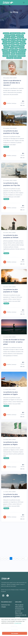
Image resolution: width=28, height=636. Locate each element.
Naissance (23, 43)
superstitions (13, 56)
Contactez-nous (5, 605)
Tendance (22, 41)
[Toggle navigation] (24, 2)
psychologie (10, 58)
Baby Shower (20, 37)
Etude (17, 43)
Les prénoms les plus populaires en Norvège (11, 132)
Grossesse (6, 33)
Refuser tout (14, 626)
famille (12, 54)
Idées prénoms (19, 607)
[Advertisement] (14, 539)
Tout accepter (14, 633)
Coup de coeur (11, 39)
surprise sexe (22, 51)
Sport (11, 47)
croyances (5, 56)
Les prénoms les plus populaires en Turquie (10, 290)
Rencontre (7, 37)
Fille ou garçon (19, 605)
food (16, 47)
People (24, 39)
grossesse (21, 47)
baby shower (23, 49)
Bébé (23, 33)
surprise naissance (13, 49)
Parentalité (6, 45)
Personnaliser (14, 630)
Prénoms (5, 43)
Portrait (13, 37)
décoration (14, 51)
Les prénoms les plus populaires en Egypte (10, 393)
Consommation (20, 45)
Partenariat (11, 43)
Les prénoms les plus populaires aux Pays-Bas (11, 184)
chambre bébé (6, 51)
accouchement (21, 56)
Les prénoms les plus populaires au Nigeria (10, 443)
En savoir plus (17, 623)
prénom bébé (6, 54)
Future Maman (20, 35)
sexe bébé (4, 49)
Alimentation (18, 58)
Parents (13, 45)
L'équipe (3, 607)
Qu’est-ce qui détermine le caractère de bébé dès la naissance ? (12, 83)
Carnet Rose (6, 41)
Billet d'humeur (14, 41)
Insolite (19, 39)
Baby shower (18, 613)
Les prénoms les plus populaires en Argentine (11, 495)
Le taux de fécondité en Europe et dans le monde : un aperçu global (14, 342)
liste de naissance (20, 54)
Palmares (6, 47)
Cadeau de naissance (15, 33)
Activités (4, 39)
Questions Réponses (10, 35)
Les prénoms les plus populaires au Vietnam (10, 236)
